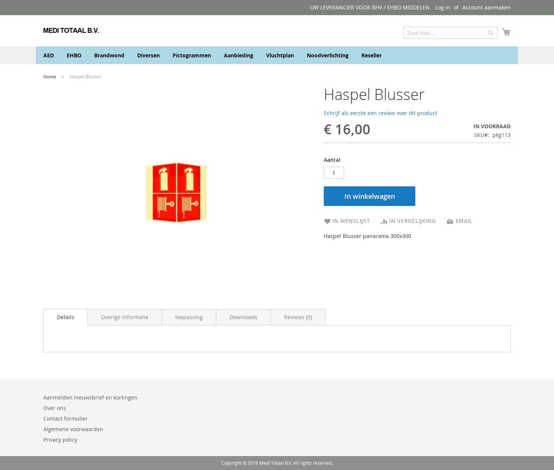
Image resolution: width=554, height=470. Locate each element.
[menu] (277, 55)
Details (65, 317)
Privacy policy (60, 439)
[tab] (65, 317)
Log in (442, 7)
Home (50, 77)
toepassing (189, 317)
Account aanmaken (486, 7)
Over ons (54, 408)
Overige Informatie (124, 317)
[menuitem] (48, 55)
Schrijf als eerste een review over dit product (380, 113)
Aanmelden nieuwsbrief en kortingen (90, 397)
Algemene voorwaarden (73, 429)
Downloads (243, 317)
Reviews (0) (298, 317)
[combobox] (450, 33)
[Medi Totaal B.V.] (71, 30)
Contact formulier (65, 418)
